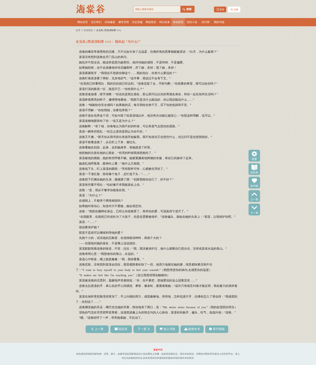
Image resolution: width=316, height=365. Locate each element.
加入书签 (169, 329)
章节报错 (219, 329)
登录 (221, 9)
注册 (235, 9)
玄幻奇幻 (96, 22)
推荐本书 (194, 329)
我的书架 (219, 22)
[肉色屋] (92, 9)
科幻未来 (164, 22)
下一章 (254, 212)
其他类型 (178, 22)
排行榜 (206, 22)
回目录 (254, 172)
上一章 (254, 199)
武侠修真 (110, 22)
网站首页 (82, 22)
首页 (78, 30)
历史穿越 (137, 22)
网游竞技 (151, 22)
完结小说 (192, 22)
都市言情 (123, 22)
